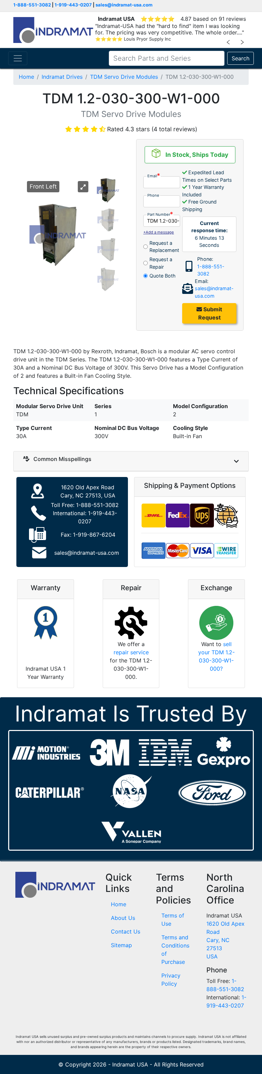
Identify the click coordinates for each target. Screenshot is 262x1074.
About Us (123, 917)
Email (152, 176)
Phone (153, 195)
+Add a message (158, 232)
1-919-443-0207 (73, 5)
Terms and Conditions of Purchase (175, 949)
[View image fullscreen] (83, 187)
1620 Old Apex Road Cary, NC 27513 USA (225, 940)
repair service (131, 652)
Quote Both (162, 276)
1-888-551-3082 (32, 5)
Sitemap (121, 945)
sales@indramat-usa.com (124, 5)
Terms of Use (172, 919)
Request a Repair (160, 263)
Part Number (158, 214)
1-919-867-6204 (94, 534)
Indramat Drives (62, 76)
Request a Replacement (164, 246)
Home (26, 76)
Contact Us (125, 931)
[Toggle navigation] (17, 58)
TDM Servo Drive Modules (124, 76)
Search (240, 58)
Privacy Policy (170, 979)
